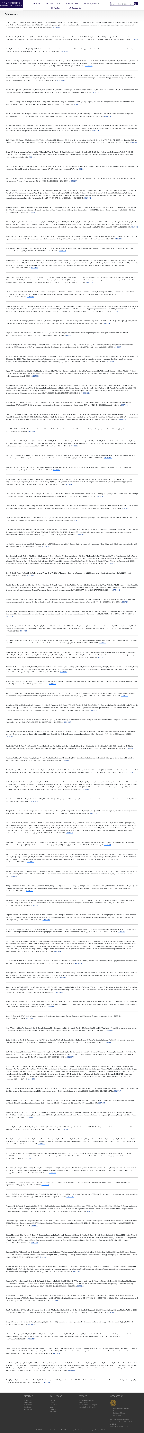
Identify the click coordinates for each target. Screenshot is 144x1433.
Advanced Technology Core (119, 1426)
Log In (135, 4)
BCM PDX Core (83, 1403)
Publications (28, 1405)
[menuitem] (36, 3)
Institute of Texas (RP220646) (119, 1414)
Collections (28, 1400)
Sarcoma (53, 1411)
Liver (51, 1407)
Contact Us (28, 1409)
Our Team (27, 1407)
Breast (52, 1403)
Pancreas (53, 1409)
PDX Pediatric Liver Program (88, 1405)
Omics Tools (28, 1403)
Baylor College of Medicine (87, 1407)
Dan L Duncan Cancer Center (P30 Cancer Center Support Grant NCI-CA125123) (121, 1422)
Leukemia (53, 1405)
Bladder (52, 1400)
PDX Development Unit (86, 1400)
